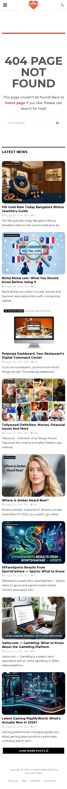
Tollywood (9, 382)
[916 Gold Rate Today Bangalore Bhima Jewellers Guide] (33, 182)
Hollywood (10, 457)
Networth (9, 600)
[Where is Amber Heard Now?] (33, 475)
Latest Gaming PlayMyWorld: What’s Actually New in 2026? (31, 720)
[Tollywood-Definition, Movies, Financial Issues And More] (33, 400)
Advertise (35, 780)
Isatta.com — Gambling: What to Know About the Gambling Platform (33, 645)
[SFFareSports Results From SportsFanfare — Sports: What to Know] (33, 542)
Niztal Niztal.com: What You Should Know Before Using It (30, 280)
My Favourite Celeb (14, 311)
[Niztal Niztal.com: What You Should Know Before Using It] (33, 253)
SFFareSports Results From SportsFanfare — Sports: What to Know (33, 569)
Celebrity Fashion (13, 164)
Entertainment (12, 235)
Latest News (15, 152)
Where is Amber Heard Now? (25, 500)
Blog (24, 780)
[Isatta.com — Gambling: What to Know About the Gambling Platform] (33, 618)
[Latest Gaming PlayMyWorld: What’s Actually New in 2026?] (33, 693)
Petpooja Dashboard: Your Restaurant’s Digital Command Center (33, 355)
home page (15, 103)
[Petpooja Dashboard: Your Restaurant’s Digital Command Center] (33, 329)
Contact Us (50, 780)
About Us (13, 780)
